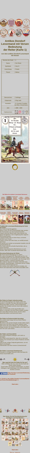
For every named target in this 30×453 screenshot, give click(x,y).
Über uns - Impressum (15, 452)
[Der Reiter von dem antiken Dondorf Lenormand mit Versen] (15, 139)
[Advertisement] (15, 9)
